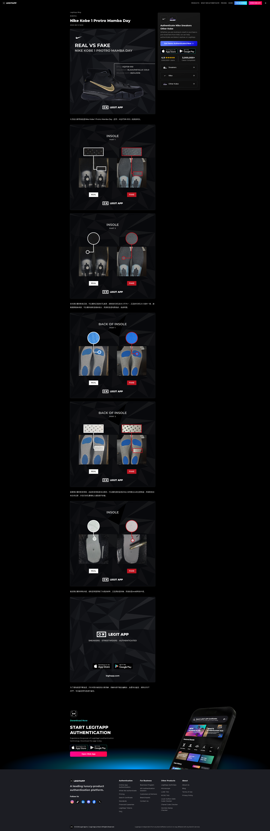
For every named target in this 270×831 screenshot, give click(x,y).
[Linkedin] (83, 802)
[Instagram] (72, 802)
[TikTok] (78, 802)
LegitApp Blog (75, 12)
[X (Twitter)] (99, 802)
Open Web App (255, 3)
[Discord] (88, 802)
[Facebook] (94, 802)
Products (195, 3)
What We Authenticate (210, 3)
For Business (241, 3)
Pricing (224, 3)
